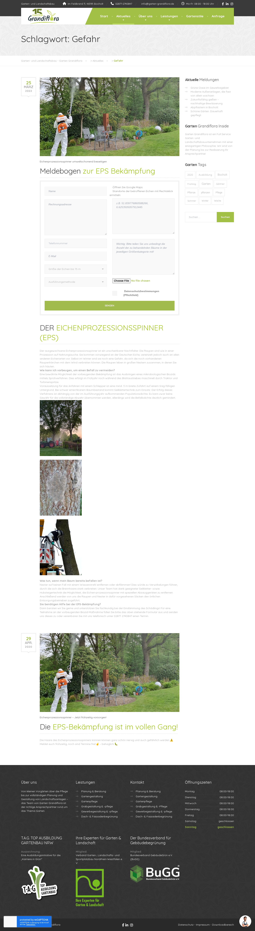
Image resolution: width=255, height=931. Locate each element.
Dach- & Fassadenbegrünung (99, 816)
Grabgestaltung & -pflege (97, 806)
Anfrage (218, 16)
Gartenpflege (89, 801)
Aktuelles (123, 16)
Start (104, 16)
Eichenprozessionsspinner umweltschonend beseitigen (73, 161)
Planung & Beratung (93, 791)
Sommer (191, 200)
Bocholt (222, 174)
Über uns (146, 16)
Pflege (219, 192)
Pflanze (191, 192)
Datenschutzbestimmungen (141, 291)
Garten (206, 184)
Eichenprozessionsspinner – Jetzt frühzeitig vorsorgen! (73, 717)
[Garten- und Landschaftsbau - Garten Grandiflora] (40, 16)
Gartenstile (194, 16)
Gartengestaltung (92, 796)
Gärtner (220, 183)
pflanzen (205, 192)
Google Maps (134, 187)
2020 (190, 174)
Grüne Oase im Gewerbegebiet (210, 87)
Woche (217, 200)
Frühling (191, 184)
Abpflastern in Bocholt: (205, 107)
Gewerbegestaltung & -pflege (99, 811)
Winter (205, 200)
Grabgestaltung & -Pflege (151, 806)
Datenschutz (186, 924)
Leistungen (169, 16)
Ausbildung (205, 174)
